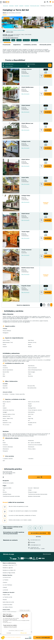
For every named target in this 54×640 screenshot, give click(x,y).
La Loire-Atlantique (7, 584)
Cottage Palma (25, 195)
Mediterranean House (27, 267)
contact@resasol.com (35, 544)
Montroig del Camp (34, 5)
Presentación (6, 44)
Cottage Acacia (25, 141)
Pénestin (5, 599)
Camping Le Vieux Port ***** (10, 565)
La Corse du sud (7, 577)
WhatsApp (32, 542)
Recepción (5, 5)
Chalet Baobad (25, 105)
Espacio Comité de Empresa (9, 611)
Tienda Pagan (25, 231)
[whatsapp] (44, 2)
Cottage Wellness (26, 69)
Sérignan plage (6, 594)
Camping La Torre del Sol (46, 5)
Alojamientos (17, 44)
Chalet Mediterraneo (27, 87)
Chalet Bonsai (25, 213)
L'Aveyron (5, 582)
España (16, 5)
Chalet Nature (25, 159)
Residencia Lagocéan (8, 567)
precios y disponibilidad (43, 637)
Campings (11, 5)
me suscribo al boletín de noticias (38, 534)
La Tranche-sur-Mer (7, 597)
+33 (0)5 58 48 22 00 (35, 539)
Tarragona (26, 5)
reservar (48, 76)
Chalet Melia (25, 177)
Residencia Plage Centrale (9, 572)
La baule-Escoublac (7, 604)
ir (3, 477)
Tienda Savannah (26, 249)
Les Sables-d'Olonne (8, 607)
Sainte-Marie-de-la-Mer (8, 602)
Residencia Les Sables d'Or (9, 570)
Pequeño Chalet (26, 285)
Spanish (53, 2)
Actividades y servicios (30, 44)
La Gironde (5, 589)
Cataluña (21, 5)
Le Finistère (5, 579)
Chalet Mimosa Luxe (27, 123)
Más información (25, 75)
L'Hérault (5, 587)
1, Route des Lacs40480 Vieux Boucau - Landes (37, 548)
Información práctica (46, 44)
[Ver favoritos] (50, 2)
